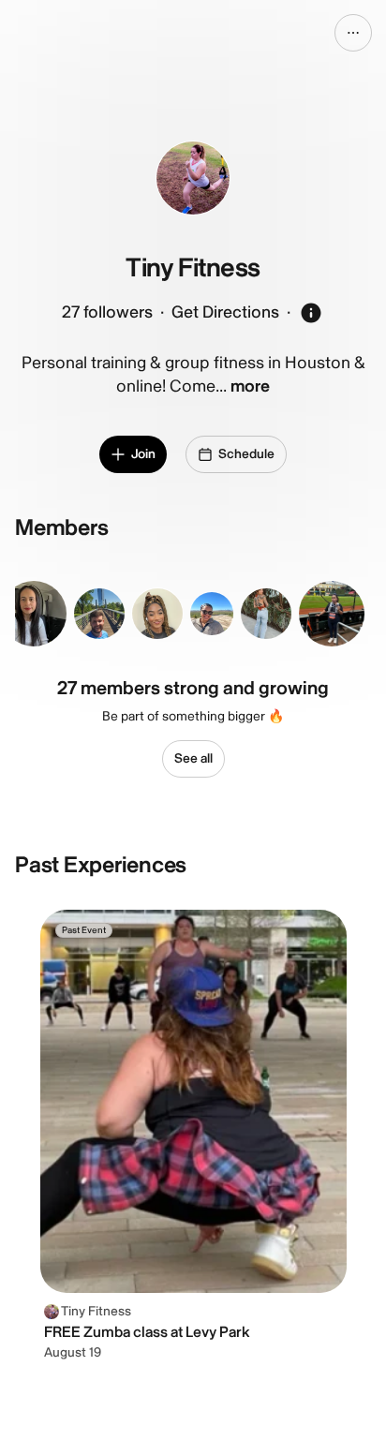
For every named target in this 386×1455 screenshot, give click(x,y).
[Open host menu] (353, 33)
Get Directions (225, 312)
